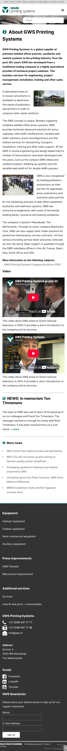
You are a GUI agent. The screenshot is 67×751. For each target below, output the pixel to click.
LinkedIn (13, 681)
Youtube (13, 686)
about (12, 2)
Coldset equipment (13, 528)
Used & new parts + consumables (22, 604)
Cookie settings (59, 748)
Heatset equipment (13, 521)
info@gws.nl (15, 632)
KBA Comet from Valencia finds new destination (34, 451)
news (18, 2)
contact (62, 2)
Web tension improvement (17, 574)
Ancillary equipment (14, 544)
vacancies (53, 2)
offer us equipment (29, 2)
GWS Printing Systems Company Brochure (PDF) (32, 264)
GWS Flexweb (10, 566)
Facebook (14, 676)
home (6, 2)
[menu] (62, 10)
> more (15, 429)
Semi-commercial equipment (19, 536)
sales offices (43, 2)
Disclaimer (48, 748)
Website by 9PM (61, 745)
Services (7, 596)
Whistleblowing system (33, 744)
